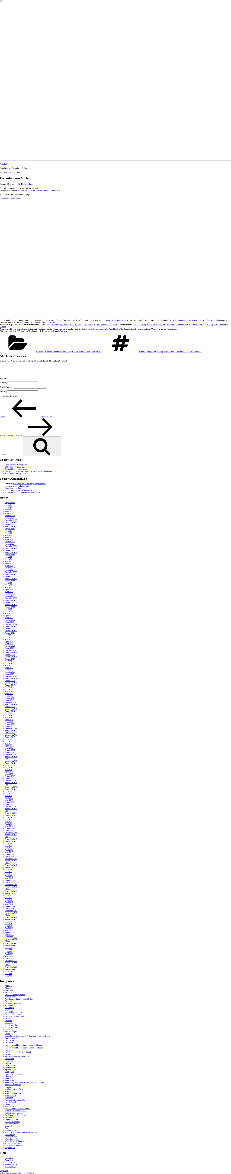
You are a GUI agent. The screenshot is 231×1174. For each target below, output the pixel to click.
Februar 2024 (10, 568)
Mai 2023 (8, 587)
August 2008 (10, 969)
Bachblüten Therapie (13, 1003)
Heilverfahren (10, 1065)
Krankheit (8, 1078)
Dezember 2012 (11, 859)
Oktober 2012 (10, 863)
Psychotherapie (10, 1117)
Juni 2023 (8, 585)
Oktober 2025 (10, 524)
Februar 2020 (10, 672)
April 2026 (9, 511)
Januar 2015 (9, 804)
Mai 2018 (8, 718)
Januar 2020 (9, 674)
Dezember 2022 (11, 598)
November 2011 (11, 887)
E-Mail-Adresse (6, 387)
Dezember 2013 (11, 833)
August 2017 (10, 737)
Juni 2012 (8, 872)
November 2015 (11, 783)
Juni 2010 (8, 924)
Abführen (8, 986)
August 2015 (10, 789)
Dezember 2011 (11, 885)
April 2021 (9, 642)
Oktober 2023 (10, 576)
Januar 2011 (9, 909)
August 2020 (10, 659)
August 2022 (10, 607)
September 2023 (11, 579)
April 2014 (9, 824)
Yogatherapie (10, 1148)
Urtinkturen (31, 184)
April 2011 (9, 902)
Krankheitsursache (40, 322)
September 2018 (11, 709)
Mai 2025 (8, 535)
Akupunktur (9, 988)
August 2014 (10, 815)
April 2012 (9, 876)
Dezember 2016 (11, 754)
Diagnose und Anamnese (14, 1016)
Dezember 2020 (11, 650)
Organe (7, 1104)
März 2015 (9, 800)
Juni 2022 (8, 611)
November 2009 (11, 939)
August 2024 (10, 555)
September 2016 (11, 761)
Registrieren (9, 1158)
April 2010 (9, 928)
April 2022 (9, 615)
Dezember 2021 (11, 624)
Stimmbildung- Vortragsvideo (16, 469)
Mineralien (9, 1098)
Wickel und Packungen (13, 1143)
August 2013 (10, 841)
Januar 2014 (9, 830)
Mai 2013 (8, 848)
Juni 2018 (8, 715)
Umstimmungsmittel (196, 325)
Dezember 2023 (11, 572)
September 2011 (11, 891)
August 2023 (10, 581)
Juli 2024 (8, 557)
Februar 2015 (10, 802)
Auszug (143, 325)
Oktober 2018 (10, 707)
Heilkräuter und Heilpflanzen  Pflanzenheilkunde (23, 1045)
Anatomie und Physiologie (15, 995)
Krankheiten (9, 1080)
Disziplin (8, 1021)
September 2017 (11, 735)
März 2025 (9, 540)
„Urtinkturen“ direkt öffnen (10, 199)
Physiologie (9, 1106)
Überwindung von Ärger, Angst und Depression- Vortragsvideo (29, 471)
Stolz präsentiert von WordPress (22, 1173)
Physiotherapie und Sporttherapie (17, 1109)
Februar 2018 (10, 724)
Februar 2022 (10, 620)
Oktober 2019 (10, 681)
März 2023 (9, 592)
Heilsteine (8, 1054)
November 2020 (11, 652)
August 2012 (10, 867)
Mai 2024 (8, 561)
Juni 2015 (8, 793)
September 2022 (11, 605)
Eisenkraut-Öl (106, 325)
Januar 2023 (9, 596)
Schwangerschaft (11, 1124)
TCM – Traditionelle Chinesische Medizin (21, 1132)
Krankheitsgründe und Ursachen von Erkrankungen (24, 1083)
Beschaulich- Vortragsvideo (15, 473)
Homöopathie (84, 352)
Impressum (4, 1171)
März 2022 (9, 618)
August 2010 (10, 919)
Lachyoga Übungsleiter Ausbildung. (104, 329)
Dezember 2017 (11, 728)
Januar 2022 (9, 622)
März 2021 (9, 644)
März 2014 (9, 826)
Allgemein (9, 990)
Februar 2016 (10, 776)
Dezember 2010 (11, 911)
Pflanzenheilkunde (195, 352)
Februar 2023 (10, 594)
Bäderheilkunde (11, 1005)
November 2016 (11, 757)
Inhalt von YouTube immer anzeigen (16, 195)
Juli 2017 (8, 739)
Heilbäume (9, 1042)
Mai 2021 (8, 639)
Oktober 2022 (10, 602)
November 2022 (11, 600)
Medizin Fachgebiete (13, 1093)
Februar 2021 (10, 646)
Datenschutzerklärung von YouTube (37, 190)
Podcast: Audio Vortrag (13, 1113)
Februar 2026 (10, 516)
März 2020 (9, 670)
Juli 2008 (8, 971)
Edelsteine (9, 1023)
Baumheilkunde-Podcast (14, 1012)
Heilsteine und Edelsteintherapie (17, 1056)
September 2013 (11, 839)
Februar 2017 (10, 750)
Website (3, 392)
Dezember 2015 (11, 780)
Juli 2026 (8, 505)
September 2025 (11, 527)
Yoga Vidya (210, 320)
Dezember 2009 (11, 937)
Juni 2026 (8, 507)
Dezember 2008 (11, 961)
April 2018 (9, 720)
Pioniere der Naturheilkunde (15, 1111)
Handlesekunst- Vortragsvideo (16, 465)
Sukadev (18, 172)
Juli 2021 (8, 635)
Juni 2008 (8, 974)
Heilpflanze (151, 352)
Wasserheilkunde (11, 1139)
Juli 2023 (8, 583)
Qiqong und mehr (11, 1119)
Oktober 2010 (10, 915)
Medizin (51, 322)
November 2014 (11, 809)
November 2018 (11, 704)
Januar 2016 (9, 778)
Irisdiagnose (9, 1072)
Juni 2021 (8, 637)
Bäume (7, 1010)
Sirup (72, 325)
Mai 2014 (8, 822)
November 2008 (11, 963)
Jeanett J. (8, 488)
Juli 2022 (8, 609)
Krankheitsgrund (26, 322)
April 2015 (9, 798)
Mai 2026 (8, 509)
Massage (8, 1087)
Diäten (7, 1018)
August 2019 (10, 685)
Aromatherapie (10, 997)
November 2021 (11, 626)
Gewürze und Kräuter (13, 1038)
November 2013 (11, 835)
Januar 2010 (9, 935)
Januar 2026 (9, 518)
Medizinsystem (10, 1096)
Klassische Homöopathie (156, 325)
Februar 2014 (10, 828)
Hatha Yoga (9, 1040)
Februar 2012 (10, 880)
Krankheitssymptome (13, 1085)
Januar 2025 (9, 544)
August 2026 (10, 503)
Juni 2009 (8, 950)
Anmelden (9, 1160)
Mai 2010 (8, 926)
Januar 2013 (9, 856)
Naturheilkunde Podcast (114, 320)
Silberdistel (79, 325)
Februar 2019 (10, 698)
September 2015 (11, 787)
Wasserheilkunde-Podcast (14, 1141)
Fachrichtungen (11, 1032)
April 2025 (9, 537)
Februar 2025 (10, 542)
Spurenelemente (11, 1130)
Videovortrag (10, 1135)
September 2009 (11, 943)
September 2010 (11, 917)
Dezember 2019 (11, 676)
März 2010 (9, 930)
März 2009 (9, 956)
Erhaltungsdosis (211, 325)
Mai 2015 (8, 796)
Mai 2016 (8, 770)
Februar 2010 (10, 932)
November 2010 (11, 913)
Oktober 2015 (10, 785)
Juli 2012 (8, 869)
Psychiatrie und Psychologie (15, 1115)
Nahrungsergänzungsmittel (15, 1100)
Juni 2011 (8, 898)
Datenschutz (4, 1173)
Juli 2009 (8, 948)
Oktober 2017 (10, 733)
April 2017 (9, 746)
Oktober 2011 (10, 889)
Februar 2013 (10, 854)
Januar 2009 (9, 958)
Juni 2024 (8, 559)
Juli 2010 (8, 922)
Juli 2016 (8, 765)
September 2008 (11, 967)
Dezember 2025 (11, 520)
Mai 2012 (8, 874)
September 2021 (11, 631)
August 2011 (10, 893)
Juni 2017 (8, 741)
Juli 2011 (8, 895)
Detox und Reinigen (12, 1014)
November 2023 (11, 574)
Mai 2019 (8, 691)
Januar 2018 (9, 726)
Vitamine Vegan (11, 1137)
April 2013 (9, 850)
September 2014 (11, 813)
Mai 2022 (8, 613)
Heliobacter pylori (28, 490)
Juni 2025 (8, 533)
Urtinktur (54, 325)
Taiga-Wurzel (64, 325)
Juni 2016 (8, 767)
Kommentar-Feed (11, 1164)
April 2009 (9, 954)
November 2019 (11, 678)
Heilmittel (40, 352)
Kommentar (5, 378)
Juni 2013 (8, 846)
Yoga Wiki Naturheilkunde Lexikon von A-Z (185, 320)
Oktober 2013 (10, 837)
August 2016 (10, 763)
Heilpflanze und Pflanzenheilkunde (58, 352)
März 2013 (9, 852)
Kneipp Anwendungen (13, 1074)
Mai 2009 (8, 952)
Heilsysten (9, 1061)
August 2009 (10, 945)
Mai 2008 (8, 976)
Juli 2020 (8, 661)
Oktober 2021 (10, 629)
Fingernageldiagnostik (31, 492)
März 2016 (9, 774)
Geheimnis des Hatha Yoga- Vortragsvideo (29, 484)
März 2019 (9, 696)
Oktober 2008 (10, 965)
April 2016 (9, 772)
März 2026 (9, 513)
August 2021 (10, 633)
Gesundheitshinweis (59, 331)
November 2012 (11, 861)
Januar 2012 (9, 882)
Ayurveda (8, 1001)
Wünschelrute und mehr (14, 1145)
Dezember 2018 (11, 702)
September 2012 (11, 865)
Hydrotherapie (10, 1069)
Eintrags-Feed (10, 1162)
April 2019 (9, 694)
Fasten (7, 1034)
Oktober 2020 (10, 655)
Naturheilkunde (6, 164)
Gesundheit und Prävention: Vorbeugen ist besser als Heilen (27, 1036)
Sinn (6, 1128)
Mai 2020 (8, 665)
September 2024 (11, 553)
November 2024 (11, 548)
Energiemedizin (11, 1025)
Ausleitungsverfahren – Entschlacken (19, 999)
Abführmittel (223, 325)
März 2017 (9, 748)
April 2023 (9, 589)
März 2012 (9, 878)
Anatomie (8, 992)
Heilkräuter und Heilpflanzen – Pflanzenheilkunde (24, 1048)
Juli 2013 (8, 843)
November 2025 (11, 522)
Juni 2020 (8, 663)
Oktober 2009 (10, 941)
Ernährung (9, 1029)
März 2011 (9, 904)
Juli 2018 (8, 713)
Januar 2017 (9, 752)
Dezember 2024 (11, 546)
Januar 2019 (9, 700)
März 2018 (9, 722)
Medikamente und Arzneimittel (16, 1089)
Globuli (3, 327)
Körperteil (9, 1076)
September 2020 (11, 657)
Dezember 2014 (11, 806)
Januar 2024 (9, 570)
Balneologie (9, 1008)
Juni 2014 (8, 820)
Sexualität (8, 1126)
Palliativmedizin (24, 486)
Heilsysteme (9, 1059)
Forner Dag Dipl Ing (12, 492)
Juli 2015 (8, 791)
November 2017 (11, 731)
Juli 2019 (8, 687)
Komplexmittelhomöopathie (177, 325)
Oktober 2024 (10, 550)
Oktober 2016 (10, 759)
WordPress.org (10, 1167)
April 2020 (9, 668)
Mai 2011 (8, 900)
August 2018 (10, 711)
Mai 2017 (8, 744)
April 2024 (9, 563)
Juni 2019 (8, 689)
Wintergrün (88, 325)
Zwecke (97, 325)
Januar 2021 (9, 648)
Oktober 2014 (10, 811)
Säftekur (17, 488)
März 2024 (9, 566)
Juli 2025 (8, 531)
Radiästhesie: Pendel (12, 1122)
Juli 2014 (8, 817)
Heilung (75, 352)
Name (3, 383)
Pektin (114, 325)
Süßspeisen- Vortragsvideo (15, 467)
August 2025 (10, 529)
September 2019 (11, 683)
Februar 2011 (10, 906)
